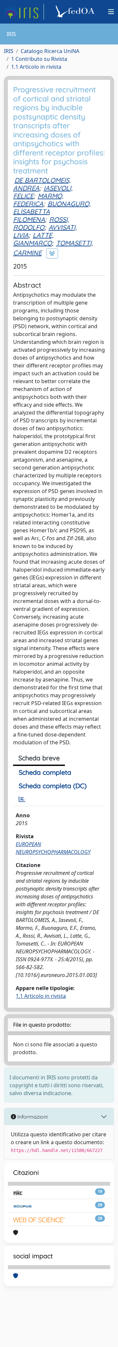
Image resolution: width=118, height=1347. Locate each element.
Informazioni (32, 1116)
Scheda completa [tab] (45, 772)
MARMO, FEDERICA (38, 200)
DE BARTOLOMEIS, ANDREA (41, 184)
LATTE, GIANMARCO (33, 239)
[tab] (22, 799)
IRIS (8, 51)
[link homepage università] (76, 12)
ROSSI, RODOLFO (41, 223)
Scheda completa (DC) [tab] (53, 786)
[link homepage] (24, 12)
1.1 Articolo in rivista (36, 66)
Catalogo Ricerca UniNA (50, 51)
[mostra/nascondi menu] (111, 12)
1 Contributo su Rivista (39, 58)
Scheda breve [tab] (39, 758)
